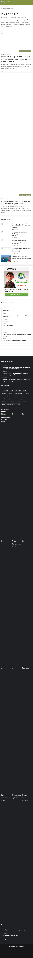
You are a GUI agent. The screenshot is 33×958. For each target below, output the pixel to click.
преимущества (14, 398)
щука (18, 404)
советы (24, 401)
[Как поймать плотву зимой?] (27, 730)
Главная (4, 8)
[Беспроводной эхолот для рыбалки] (16, 857)
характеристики (11, 404)
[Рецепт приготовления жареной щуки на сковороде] (16, 603)
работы (12, 401)
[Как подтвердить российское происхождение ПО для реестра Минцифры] (6, 226)
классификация (19, 393)
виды (12, 390)
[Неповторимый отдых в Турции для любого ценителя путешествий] (6, 250)
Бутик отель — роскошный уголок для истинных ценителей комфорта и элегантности (16, 59)
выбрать (4, 393)
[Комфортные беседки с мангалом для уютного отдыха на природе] (6, 242)
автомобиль (5, 390)
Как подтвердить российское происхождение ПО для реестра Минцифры (21, 225)
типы (3, 404)
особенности (5, 398)
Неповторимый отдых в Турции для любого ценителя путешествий (21, 249)
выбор (24, 390)
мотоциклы (11, 396)
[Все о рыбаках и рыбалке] (8, 2)
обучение (18, 396)
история (11, 393)
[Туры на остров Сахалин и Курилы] (16, 476)
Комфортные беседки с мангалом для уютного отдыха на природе (21, 241)
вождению (18, 390)
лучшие (4, 396)
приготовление (24, 398)
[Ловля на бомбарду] (27, 603)
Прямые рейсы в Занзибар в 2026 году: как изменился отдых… (20, 233)
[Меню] (31, 3)
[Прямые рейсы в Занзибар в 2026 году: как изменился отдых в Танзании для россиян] (6, 234)
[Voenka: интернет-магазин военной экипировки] (27, 798)
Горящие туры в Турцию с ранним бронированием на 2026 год (21, 258)
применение (5, 401)
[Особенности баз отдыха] (16, 730)
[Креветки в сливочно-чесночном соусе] (6, 603)
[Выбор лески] (6, 730)
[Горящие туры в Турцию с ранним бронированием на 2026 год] (6, 258)
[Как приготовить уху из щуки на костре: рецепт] (6, 857)
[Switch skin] (28, 3)
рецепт (18, 401)
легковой (27, 393)
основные (25, 396)
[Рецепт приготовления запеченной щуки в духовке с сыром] (6, 476)
